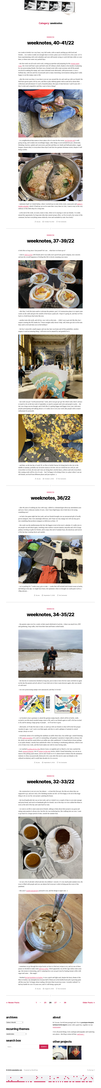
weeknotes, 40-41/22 (50, 43)
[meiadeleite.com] (50, 8)
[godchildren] (37, 1077)
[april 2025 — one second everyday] (21, 1077)
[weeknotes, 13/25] (15, 1081)
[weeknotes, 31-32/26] (89, 1081)
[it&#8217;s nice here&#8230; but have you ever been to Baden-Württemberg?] (10, 1077)
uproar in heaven (28, 751)
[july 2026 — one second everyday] (91, 1077)
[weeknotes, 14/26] (70, 1081)
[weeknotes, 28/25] (31, 1081)
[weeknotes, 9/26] (65, 1081)
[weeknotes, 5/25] (7, 1081)
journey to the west (44, 751)
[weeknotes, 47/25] (51, 1081)
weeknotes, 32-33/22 (50, 781)
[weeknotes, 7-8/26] (64, 1081)
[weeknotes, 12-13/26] (69, 1081)
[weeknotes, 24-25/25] (28, 1081)
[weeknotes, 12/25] (14, 1081)
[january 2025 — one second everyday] (8, 1080)
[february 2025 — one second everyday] (11, 1080)
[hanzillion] (74, 1053)
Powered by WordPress (31, 1070)
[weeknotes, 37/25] (40, 1081)
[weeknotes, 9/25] (11, 1081)
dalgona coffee (43, 969)
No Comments (62, 221)
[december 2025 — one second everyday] (57, 1077)
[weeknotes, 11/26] (67, 1081)
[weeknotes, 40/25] (43, 1081)
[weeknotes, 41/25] (44, 1081)
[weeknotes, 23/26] (80, 1081)
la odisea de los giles (33, 749)
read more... (80, 1034)
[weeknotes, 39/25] (42, 1081)
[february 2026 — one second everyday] (67, 1077)
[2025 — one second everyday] (58, 1077)
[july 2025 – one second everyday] (36, 1078)
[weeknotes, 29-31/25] (34, 1081)
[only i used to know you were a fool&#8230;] (92, 1078)
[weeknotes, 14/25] (16, 1081)
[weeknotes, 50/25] (54, 1081)
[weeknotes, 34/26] (91, 1081)
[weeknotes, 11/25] (13, 1081)
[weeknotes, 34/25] (37, 1081)
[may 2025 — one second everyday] (36, 1076)
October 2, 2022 (49, 479)
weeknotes (50, 37)
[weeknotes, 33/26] (90, 1081)
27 (55, 1002)
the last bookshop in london (34, 978)
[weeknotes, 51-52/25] (56, 1081)
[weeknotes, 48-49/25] (53, 1081)
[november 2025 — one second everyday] (54, 1078)
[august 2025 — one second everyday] (41, 1077)
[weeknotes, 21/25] (24, 1081)
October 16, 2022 (49, 221)
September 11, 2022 (49, 595)
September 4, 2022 (49, 762)
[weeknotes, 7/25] (9, 1081)
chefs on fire (28, 255)
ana (39, 221)
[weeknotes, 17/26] (73, 1081)
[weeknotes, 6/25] (8, 1081)
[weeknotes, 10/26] (66, 1081)
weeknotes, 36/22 (50, 498)
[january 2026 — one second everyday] (64, 1078)
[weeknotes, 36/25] (39, 1081)
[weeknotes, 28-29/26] (86, 1081)
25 (45, 1002)
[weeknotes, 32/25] (35, 1081)
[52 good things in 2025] (68, 1078)
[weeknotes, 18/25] (21, 1081)
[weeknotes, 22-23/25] (26, 1081)
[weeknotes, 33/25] (36, 1081)
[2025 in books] (65, 1076)
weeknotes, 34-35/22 (50, 614)
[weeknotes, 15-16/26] (72, 1081)
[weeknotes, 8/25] (10, 1081)
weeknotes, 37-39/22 (50, 241)
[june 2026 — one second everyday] (85, 1078)
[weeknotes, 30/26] (87, 1081)
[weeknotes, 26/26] (83, 1081)
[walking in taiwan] (22, 1077)
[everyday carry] (86, 1077)
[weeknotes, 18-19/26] (75, 1081)
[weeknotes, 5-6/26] (62, 1081)
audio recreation (27, 738)
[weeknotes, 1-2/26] (58, 1081)
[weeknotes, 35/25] (38, 1081)
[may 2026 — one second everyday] (84, 1079)
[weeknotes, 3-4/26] (60, 1081)
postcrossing (57, 1027)
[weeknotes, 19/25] (22, 1081)
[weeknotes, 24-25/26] (82, 1081)
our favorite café (70, 140)
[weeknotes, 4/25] (6, 1081)
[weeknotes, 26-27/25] (30, 1081)
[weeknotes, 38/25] (41, 1081)
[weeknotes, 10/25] (12, 1081)
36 (65, 1002)
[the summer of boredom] (83, 1075)
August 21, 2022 (49, 988)
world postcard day (32, 891)
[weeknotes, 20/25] (23, 1081)
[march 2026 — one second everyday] (73, 1076)
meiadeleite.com (16, 1070)
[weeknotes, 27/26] (84, 1081)
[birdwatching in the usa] (81, 1078)
